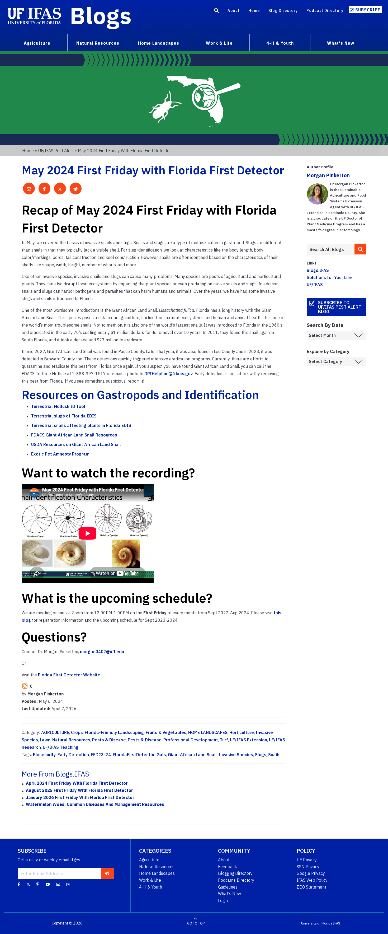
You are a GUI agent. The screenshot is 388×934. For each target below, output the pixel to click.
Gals (161, 754)
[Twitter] (28, 884)
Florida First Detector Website (69, 674)
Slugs (260, 754)
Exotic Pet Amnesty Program (60, 454)
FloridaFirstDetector (134, 754)
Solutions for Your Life (329, 277)
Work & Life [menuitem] (219, 43)
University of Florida (316, 923)
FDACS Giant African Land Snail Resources (74, 435)
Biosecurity (44, 754)
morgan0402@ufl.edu (102, 651)
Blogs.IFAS (318, 270)
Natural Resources (71, 739)
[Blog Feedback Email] (58, 884)
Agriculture (149, 859)
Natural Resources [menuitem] (97, 43)
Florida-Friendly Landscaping (114, 732)
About (234, 10)
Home (254, 10)
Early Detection (73, 754)
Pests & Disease (109, 739)
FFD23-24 (101, 754)
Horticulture (241, 732)
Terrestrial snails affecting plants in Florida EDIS (81, 425)
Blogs (101, 15)
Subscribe (367, 9)
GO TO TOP (196, 923)
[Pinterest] (37, 884)
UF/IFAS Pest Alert (56, 150)
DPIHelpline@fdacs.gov (168, 373)
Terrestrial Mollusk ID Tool (58, 406)
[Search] (216, 11)
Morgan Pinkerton (328, 175)
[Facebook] (19, 884)
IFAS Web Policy (312, 880)
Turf (224, 739)
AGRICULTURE (55, 732)
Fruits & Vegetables (166, 732)
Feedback (227, 866)
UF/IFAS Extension (248, 739)
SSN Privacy (308, 866)
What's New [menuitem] (340, 43)
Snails (274, 754)
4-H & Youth (150, 887)
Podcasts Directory (236, 880)
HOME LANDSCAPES (208, 732)
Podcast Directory (324, 10)
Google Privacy (311, 873)
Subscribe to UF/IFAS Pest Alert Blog (339, 307)
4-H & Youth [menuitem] (280, 43)
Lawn (45, 739)
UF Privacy (307, 859)
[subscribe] (107, 873)
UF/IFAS (315, 284)
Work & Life (150, 880)
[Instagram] (67, 884)
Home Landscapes (157, 873)
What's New (229, 893)
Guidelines (228, 887)
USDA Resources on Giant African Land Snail (76, 444)
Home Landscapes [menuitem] (158, 43)
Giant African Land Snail (192, 754)
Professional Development (190, 739)
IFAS (336, 923)
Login (223, 900)
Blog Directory (283, 10)
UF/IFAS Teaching (60, 747)
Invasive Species (236, 754)
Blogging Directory (235, 873)
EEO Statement (311, 887)
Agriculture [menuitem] (37, 43)
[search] (360, 249)
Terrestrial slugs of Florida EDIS (64, 416)
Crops (77, 732)
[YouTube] (48, 884)
